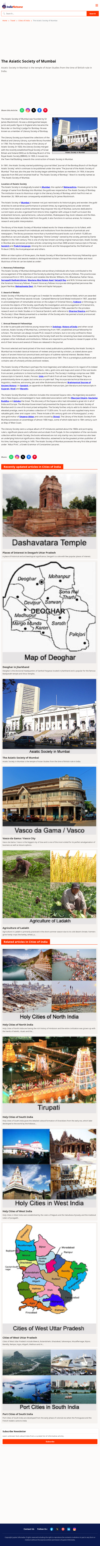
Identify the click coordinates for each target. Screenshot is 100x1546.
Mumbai (45, 187)
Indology (57, 326)
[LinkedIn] (69, 1529)
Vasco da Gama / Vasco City (19, 838)
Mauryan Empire (79, 398)
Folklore (77, 302)
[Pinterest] (63, 1529)
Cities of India (24, 20)
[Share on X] (33, 110)
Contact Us (29, 1529)
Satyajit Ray (60, 280)
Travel (12, 20)
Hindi (13, 388)
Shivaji (56, 416)
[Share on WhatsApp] (22, 110)
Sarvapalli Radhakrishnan (14, 280)
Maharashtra (70, 187)
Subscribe (50, 1442)
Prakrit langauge (22, 246)
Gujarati (5, 388)
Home (4, 20)
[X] (57, 1529)
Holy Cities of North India (18, 1024)
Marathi (24, 388)
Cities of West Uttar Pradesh (20, 1337)
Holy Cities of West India (17, 1211)
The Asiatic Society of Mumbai (21, 757)
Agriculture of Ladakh (16, 928)
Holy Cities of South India (18, 1117)
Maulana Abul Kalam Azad (41, 280)
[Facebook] (52, 1529)
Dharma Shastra (77, 311)
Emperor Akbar (27, 416)
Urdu (41, 376)
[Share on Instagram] (28, 110)
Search (93, 13)
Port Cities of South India (18, 1414)
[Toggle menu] (97, 5)
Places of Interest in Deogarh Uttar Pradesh (29, 552)
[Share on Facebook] (39, 110)
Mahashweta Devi (24, 286)
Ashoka (17, 401)
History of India (69, 326)
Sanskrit (5, 246)
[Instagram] (74, 1529)
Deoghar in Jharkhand (16, 667)
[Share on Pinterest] (45, 110)
